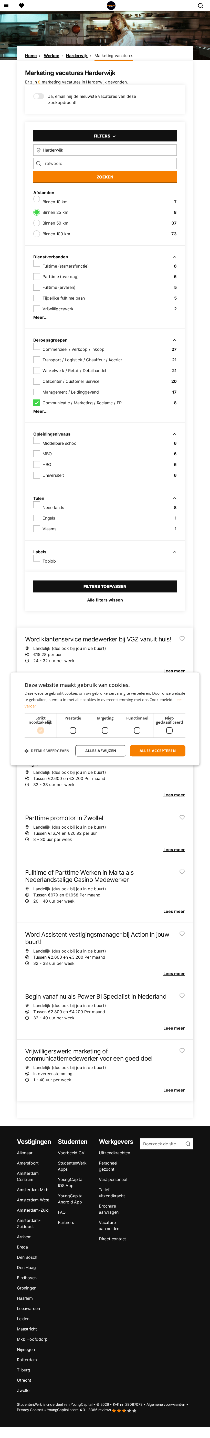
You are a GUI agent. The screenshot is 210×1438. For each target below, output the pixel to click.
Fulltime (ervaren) (59, 287)
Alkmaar (25, 1152)
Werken (51, 55)
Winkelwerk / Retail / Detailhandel (74, 370)
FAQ (61, 1212)
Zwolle (23, 1390)
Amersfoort (28, 1163)
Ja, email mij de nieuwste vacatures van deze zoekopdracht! (92, 99)
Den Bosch (27, 1257)
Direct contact (112, 1238)
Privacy (23, 1410)
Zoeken (105, 176)
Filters (102, 136)
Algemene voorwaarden (165, 1404)
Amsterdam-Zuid (33, 1210)
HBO (47, 464)
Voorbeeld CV (71, 1152)
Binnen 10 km (55, 201)
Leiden (23, 1318)
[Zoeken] (202, 5)
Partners (66, 1222)
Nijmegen (26, 1349)
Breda (22, 1247)
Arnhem (24, 1236)
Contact (36, 1410)
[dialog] (105, 718)
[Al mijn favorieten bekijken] (21, 5)
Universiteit (53, 475)
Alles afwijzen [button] (100, 750)
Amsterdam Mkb (32, 1189)
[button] (47, 750)
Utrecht (24, 1380)
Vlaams (49, 528)
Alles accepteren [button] (158, 750)
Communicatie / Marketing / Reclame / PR (82, 402)
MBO (47, 453)
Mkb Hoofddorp (32, 1339)
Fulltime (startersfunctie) (66, 266)
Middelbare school (60, 443)
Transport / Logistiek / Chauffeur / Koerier (82, 359)
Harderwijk (77, 55)
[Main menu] (6, 5)
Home (31, 55)
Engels (49, 518)
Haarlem (25, 1298)
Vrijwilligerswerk (58, 308)
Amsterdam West (33, 1199)
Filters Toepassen (105, 586)
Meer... (40, 317)
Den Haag (26, 1267)
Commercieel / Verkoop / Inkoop (73, 349)
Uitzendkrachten (114, 1152)
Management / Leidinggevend (71, 392)
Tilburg (23, 1369)
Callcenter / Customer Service (71, 381)
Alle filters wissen (105, 599)
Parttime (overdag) (61, 276)
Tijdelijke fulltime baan (64, 298)
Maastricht (27, 1328)
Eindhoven (27, 1277)
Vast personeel (113, 1179)
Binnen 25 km (55, 212)
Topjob (49, 561)
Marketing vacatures (113, 55)
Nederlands (53, 507)
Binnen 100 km (56, 233)
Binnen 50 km (55, 223)
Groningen (26, 1288)
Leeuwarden (28, 1308)
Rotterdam (27, 1359)
